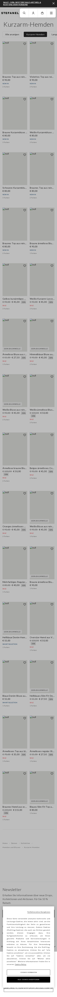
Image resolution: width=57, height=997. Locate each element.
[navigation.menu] (51, 13)
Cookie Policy (20, 964)
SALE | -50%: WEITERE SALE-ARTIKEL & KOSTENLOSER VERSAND (22, 3)
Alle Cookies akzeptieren (28, 979)
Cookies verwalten (28, 972)
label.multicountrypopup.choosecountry (28, 988)
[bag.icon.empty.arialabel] (42, 13)
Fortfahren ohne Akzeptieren (38, 912)
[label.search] (24, 13)
